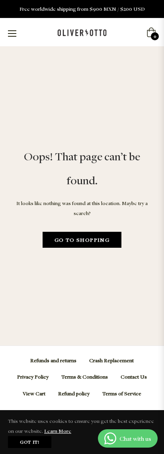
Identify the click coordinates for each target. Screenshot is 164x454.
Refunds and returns (53, 360)
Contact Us (134, 376)
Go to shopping (82, 239)
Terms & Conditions (84, 376)
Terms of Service (121, 393)
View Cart (34, 393)
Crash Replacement (111, 360)
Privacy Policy (33, 376)
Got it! (29, 442)
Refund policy (74, 393)
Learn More (57, 430)
